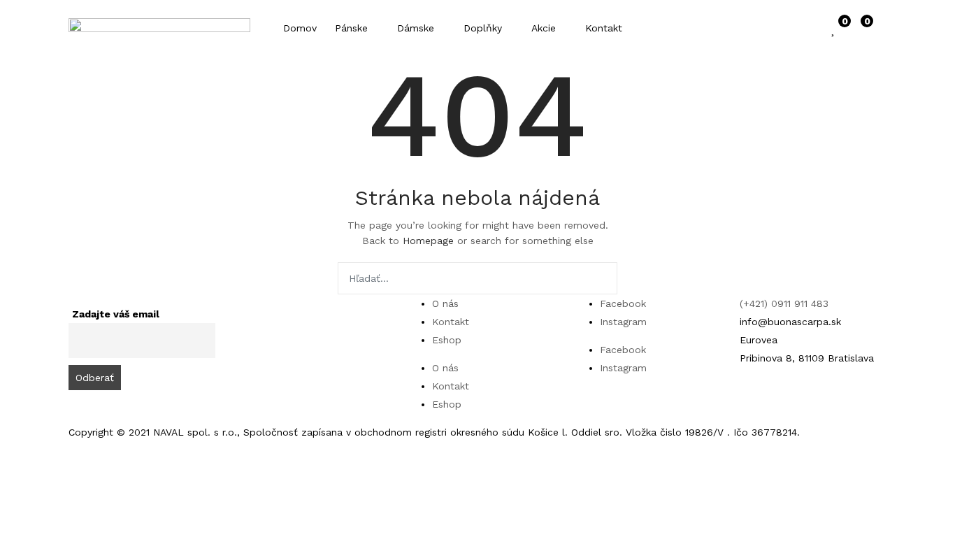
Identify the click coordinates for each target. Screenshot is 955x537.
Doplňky (484, 28)
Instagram (623, 321)
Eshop (446, 339)
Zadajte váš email (115, 314)
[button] (860, 28)
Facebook (623, 303)
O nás (445, 303)
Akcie (545, 28)
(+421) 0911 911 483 (784, 303)
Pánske (353, 28)
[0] (834, 28)
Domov (300, 28)
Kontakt (603, 28)
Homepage (428, 240)
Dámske (417, 28)
